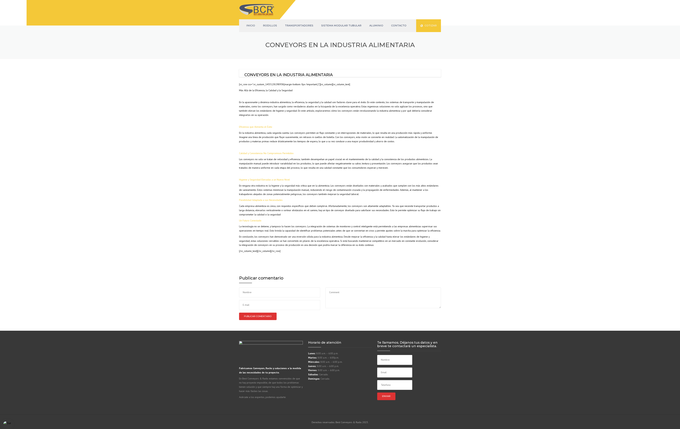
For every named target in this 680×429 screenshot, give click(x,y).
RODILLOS (270, 25)
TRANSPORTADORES (299, 25)
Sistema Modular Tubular (341, 25)
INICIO (250, 25)
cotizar (431, 25)
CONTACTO (398, 25)
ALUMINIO (376, 25)
